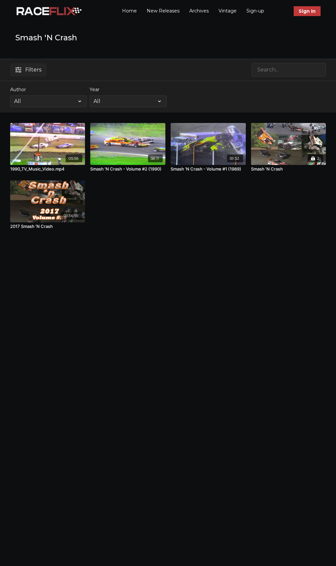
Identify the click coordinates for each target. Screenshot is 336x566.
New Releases (163, 11)
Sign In (307, 11)
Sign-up (255, 11)
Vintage (228, 11)
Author (18, 89)
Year (94, 89)
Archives (199, 11)
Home (129, 11)
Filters (33, 70)
